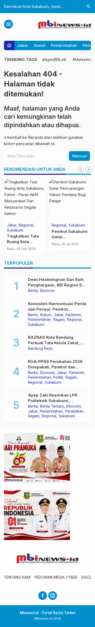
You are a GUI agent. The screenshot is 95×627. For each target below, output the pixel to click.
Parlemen (73, 315)
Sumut (39, 45)
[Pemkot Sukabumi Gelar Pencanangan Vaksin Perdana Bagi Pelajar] (70, 200)
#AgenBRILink (54, 59)
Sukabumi (15, 230)
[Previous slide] (81, 169)
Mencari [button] (79, 155)
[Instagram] (52, 595)
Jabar (22, 45)
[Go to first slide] (88, 169)
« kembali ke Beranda (23, 137)
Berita (33, 291)
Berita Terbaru (52, 406)
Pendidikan (74, 411)
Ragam (59, 320)
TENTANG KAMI (17, 577)
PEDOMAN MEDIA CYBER (56, 577)
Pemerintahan (64, 45)
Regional (26, 225)
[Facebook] (42, 595)
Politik (58, 377)
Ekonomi (47, 291)
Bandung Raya (40, 349)
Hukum (45, 315)
